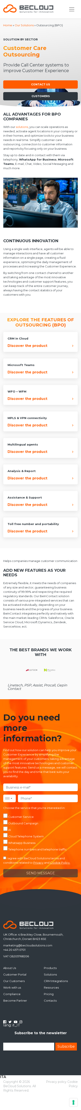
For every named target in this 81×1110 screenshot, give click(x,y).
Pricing (49, 994)
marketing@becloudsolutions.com (27, 945)
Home (7, 25)
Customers (41, 96)
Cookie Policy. (60, 862)
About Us (9, 968)
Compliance (12, 994)
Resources (51, 987)
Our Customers (14, 981)
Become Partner (15, 1000)
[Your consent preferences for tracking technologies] (73, 1102)
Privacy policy (56, 1082)
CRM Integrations (56, 981)
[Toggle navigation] (72, 9)
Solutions (50, 974)
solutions (22, 127)
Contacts (50, 1000)
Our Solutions (24, 25)
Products (50, 968)
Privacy (38, 862)
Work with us (12, 987)
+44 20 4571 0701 (14, 949)
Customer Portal (14, 974)
